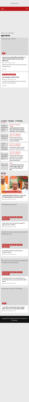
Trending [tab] (19, 121)
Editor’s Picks (12, 134)
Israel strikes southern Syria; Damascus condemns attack (17, 148)
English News (18, 134)
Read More (4, 69)
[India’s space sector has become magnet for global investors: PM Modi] (4, 136)
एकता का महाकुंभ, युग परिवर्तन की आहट (10, 77)
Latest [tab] (4, 121)
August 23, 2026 (13, 199)
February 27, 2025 (12, 79)
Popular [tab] (11, 121)
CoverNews (22, 318)
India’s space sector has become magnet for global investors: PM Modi (16, 139)
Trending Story (12, 74)
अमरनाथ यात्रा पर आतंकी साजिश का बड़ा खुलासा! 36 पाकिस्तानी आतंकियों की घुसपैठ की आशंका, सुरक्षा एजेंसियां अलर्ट (14, 59)
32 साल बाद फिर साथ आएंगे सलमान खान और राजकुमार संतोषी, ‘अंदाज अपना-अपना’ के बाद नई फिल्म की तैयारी (17, 167)
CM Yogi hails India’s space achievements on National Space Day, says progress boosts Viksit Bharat (16, 158)
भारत (4, 53)
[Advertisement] (14, 21)
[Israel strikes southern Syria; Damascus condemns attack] (14, 240)
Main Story (5, 74)
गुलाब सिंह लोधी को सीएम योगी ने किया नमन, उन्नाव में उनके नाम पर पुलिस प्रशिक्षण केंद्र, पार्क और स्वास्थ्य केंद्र (17, 129)
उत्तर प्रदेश (11, 126)
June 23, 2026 (12, 62)
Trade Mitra (5, 62)
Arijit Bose (5, 79)
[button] (2, 9)
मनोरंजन (11, 163)
